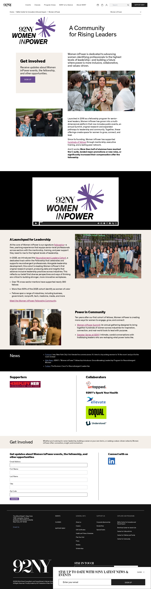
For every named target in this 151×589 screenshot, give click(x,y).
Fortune (48, 355)
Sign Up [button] (128, 583)
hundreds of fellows (77, 142)
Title (11, 484)
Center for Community (123, 539)
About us (78, 522)
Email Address (15, 462)
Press (77, 541)
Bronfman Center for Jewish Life (126, 527)
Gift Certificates (80, 529)
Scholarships (80, 548)
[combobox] (119, 5)
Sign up (27, 80)
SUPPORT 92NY (60, 528)
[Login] (106, 5)
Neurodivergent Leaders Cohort (51, 258)
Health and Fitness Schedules (84, 533)
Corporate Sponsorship (103, 522)
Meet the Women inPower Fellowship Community (33, 301)
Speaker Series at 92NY (88, 335)
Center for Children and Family (126, 535)
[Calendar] (97, 5)
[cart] (102, 5)
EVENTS (57, 516)
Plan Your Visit (80, 537)
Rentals (78, 545)
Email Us (16, 527)
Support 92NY (139, 5)
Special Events (101, 529)
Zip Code (13, 491)
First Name (14, 469)
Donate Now (100, 526)
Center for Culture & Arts (124, 531)
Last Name (14, 476)
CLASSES (58, 522)
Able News (49, 360)
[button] (124, 12)
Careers (78, 526)
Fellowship (59, 245)
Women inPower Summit (88, 325)
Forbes (47, 366)
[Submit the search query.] (128, 5)
